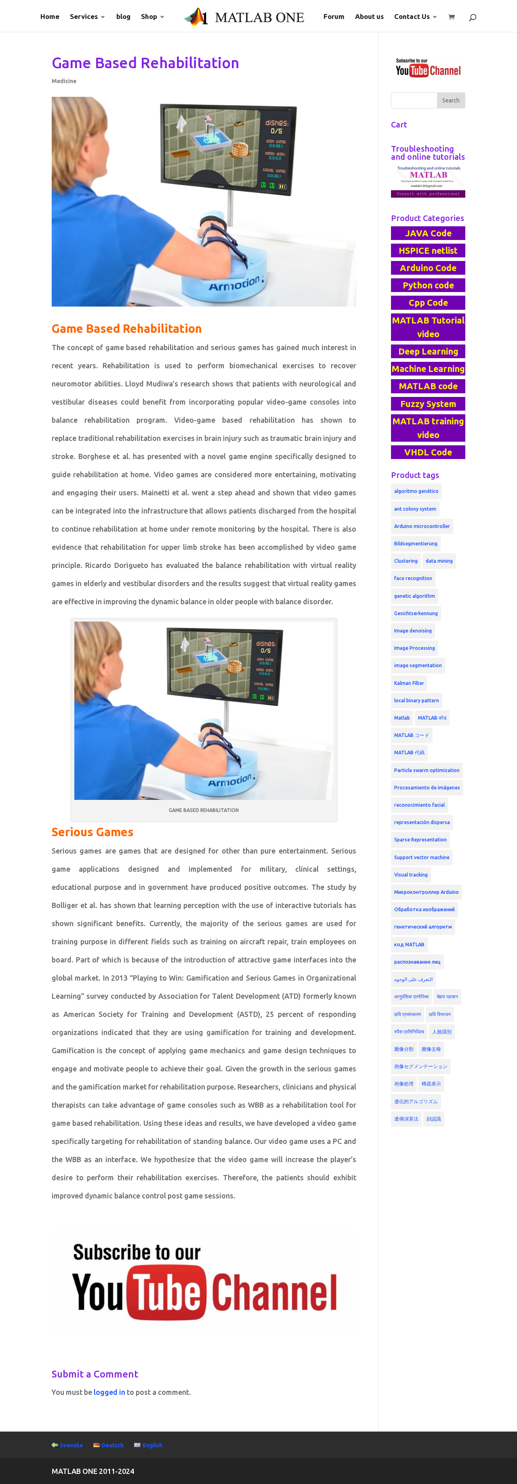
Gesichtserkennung (416, 613)
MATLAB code (428, 386)
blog (123, 17)
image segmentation (418, 665)
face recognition (413, 578)
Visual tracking (411, 874)
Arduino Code (428, 268)
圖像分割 (404, 1049)
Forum (334, 17)
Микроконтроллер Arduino (426, 892)
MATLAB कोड (432, 717)
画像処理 (404, 1083)
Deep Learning (428, 351)
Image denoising (413, 630)
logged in (109, 1392)
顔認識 (434, 1118)
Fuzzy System (428, 404)
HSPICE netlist (428, 250)
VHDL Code (428, 452)
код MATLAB (409, 944)
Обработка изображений (424, 909)
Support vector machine (422, 857)
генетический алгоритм (423, 926)
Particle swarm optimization (427, 770)
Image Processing (414, 648)
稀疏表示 (431, 1083)
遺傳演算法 (406, 1118)
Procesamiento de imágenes (427, 787)
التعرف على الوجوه (413, 979)
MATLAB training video (428, 428)
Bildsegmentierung (415, 543)
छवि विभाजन (440, 1014)
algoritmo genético (416, 491)
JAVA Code (428, 233)
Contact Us (412, 17)
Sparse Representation (420, 839)
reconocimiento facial (419, 805)
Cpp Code (428, 302)
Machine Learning (428, 369)
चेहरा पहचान (447, 996)
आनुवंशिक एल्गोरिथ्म (411, 996)
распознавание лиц (417, 961)
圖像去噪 (431, 1049)
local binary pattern (416, 700)
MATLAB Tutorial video (428, 327)
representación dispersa (422, 822)
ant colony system (415, 508)
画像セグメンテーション (421, 1066)
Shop (149, 17)
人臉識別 (442, 1031)
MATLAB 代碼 (409, 752)
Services (84, 17)
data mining (439, 561)
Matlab (402, 717)
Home (49, 17)
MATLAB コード (411, 735)
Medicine (64, 81)
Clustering (406, 561)
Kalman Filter (409, 683)
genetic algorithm (414, 596)
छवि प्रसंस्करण (407, 1014)
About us (369, 17)
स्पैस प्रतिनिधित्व (409, 1031)
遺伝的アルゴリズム (416, 1101)
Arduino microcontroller (422, 526)
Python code (428, 285)
